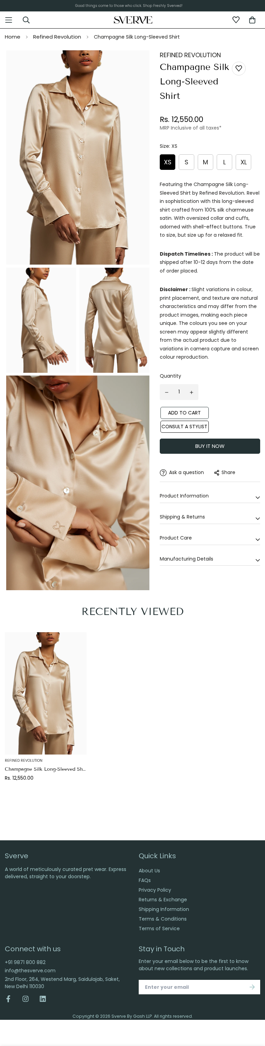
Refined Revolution (57, 36)
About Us (149, 870)
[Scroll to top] (252, 1004)
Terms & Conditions (163, 918)
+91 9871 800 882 (25, 962)
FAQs (145, 880)
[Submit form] (252, 987)
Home (12, 36)
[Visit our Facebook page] (11, 998)
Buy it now (210, 446)
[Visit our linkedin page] (42, 998)
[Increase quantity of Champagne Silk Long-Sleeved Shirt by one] (191, 392)
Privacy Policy (155, 889)
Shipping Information (164, 909)
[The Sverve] (133, 19)
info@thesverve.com (30, 970)
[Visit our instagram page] (25, 998)
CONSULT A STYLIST (184, 426)
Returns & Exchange (163, 899)
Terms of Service (159, 928)
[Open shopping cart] (252, 20)
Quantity (170, 375)
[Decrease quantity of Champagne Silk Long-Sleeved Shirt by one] (166, 392)
